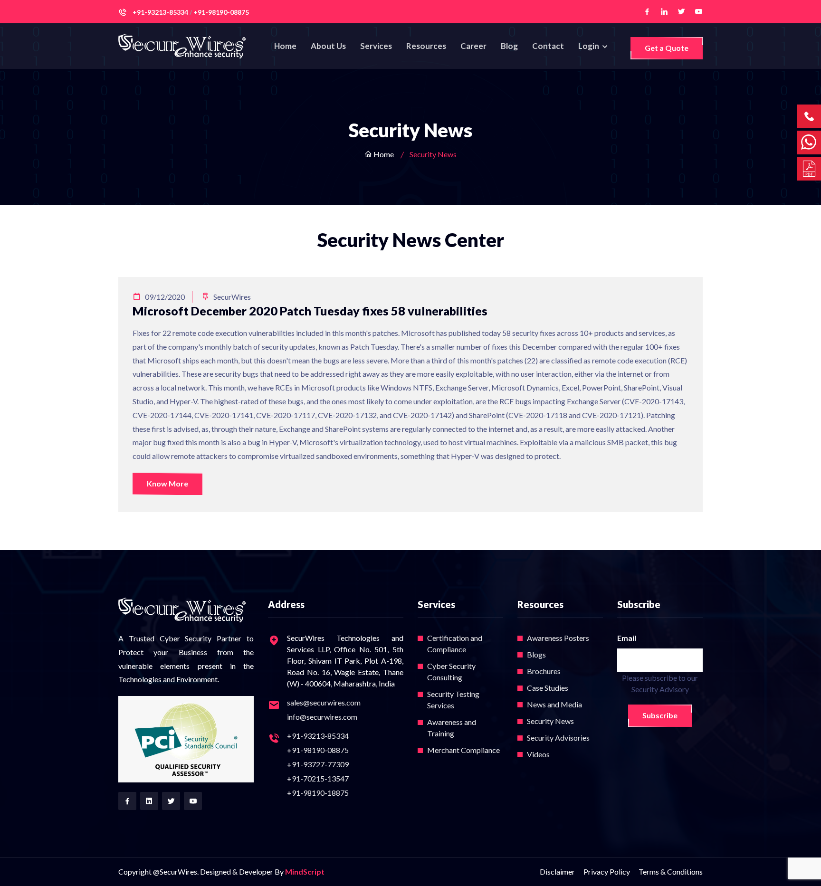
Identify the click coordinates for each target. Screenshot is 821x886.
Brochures (544, 671)
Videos (538, 754)
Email (626, 637)
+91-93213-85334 (318, 735)
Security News (550, 720)
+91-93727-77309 (318, 764)
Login (589, 46)
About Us (328, 46)
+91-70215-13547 (318, 778)
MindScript (305, 871)
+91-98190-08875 (318, 749)
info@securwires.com (322, 716)
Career (473, 46)
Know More (167, 483)
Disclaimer (557, 871)
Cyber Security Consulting (451, 671)
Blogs (536, 654)
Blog (509, 46)
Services (376, 46)
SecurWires (231, 296)
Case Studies (547, 687)
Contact (548, 46)
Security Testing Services (453, 699)
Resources (426, 46)
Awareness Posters (558, 637)
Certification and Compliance (454, 643)
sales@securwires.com (324, 702)
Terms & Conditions (671, 871)
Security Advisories (558, 737)
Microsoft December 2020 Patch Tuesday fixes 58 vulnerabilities (310, 311)
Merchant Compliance (463, 749)
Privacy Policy (606, 871)
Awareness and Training (451, 727)
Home (285, 46)
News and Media (554, 704)
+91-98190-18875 (318, 792)
